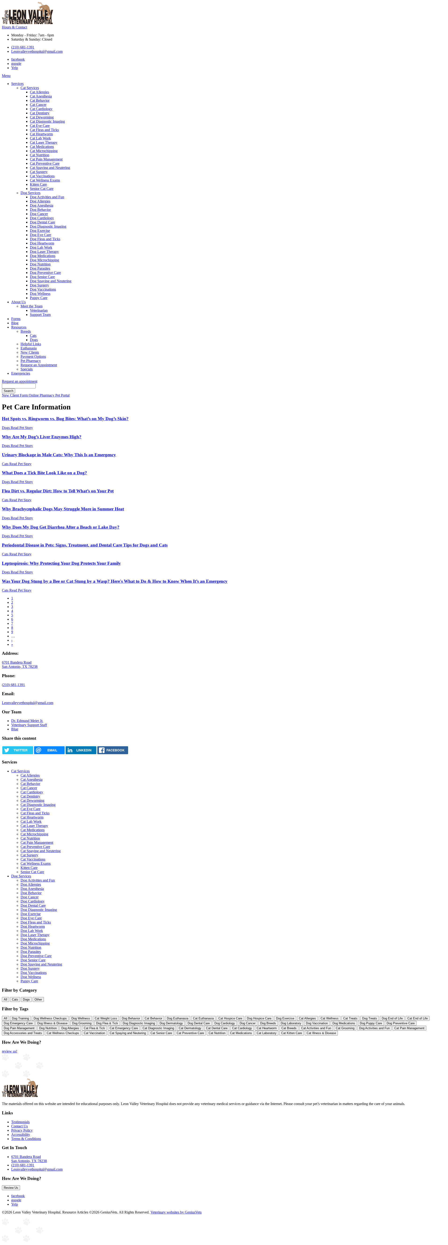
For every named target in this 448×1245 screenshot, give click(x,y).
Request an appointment (19, 381)
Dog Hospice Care (259, 1018)
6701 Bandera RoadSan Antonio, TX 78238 (29, 1159)
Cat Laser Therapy (43, 142)
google (16, 64)
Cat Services (30, 88)
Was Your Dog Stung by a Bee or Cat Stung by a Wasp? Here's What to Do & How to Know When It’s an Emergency (115, 581)
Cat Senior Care (161, 1033)
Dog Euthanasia (177, 1018)
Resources (18, 327)
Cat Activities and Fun (316, 1028)
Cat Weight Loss (106, 1018)
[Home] (27, 23)
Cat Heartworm (41, 134)
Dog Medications (42, 256)
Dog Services (30, 193)
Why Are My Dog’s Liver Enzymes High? (41, 436)
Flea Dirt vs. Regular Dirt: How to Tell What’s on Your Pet (58, 490)
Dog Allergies (40, 201)
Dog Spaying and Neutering (50, 281)
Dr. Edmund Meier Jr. (27, 721)
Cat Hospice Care (230, 1018)
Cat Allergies (39, 92)
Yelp (14, 68)
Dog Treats (369, 1018)
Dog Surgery (39, 285)
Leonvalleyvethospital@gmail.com (37, 51)
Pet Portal (62, 395)
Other (38, 999)
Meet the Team (31, 306)
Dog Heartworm (42, 243)
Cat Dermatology (190, 1028)
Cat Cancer (38, 105)
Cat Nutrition (39, 155)
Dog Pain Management (19, 1028)
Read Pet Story (22, 428)
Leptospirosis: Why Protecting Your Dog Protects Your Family (61, 563)
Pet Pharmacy (31, 361)
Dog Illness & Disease (52, 1023)
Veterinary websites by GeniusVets (176, 1212)
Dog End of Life (392, 1018)
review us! (9, 1051)
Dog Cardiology (42, 218)
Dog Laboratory (291, 1023)
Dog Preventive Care (45, 273)
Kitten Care (38, 184)
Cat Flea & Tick (94, 1028)
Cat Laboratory (266, 1033)
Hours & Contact (14, 27)
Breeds (26, 331)
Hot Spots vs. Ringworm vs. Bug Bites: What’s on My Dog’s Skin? (65, 418)
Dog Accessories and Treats (23, 1033)
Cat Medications (42, 147)
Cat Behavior (39, 100)
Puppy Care (38, 298)
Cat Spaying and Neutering (50, 168)
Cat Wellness (330, 1018)
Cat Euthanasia (203, 1018)
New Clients (30, 352)
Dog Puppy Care (371, 1023)
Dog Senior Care (42, 277)
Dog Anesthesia (41, 205)
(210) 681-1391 (22, 47)
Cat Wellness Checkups (63, 1033)
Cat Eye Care (40, 126)
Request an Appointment (39, 365)
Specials (27, 369)
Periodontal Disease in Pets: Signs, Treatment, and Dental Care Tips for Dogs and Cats (85, 545)
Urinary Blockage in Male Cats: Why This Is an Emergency (59, 454)
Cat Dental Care (217, 1028)
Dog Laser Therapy (44, 252)
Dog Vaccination (317, 1023)
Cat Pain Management (46, 159)
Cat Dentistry (39, 113)
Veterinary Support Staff (29, 725)
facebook (18, 59)
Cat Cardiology (41, 109)
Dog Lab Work (41, 247)
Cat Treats (350, 1018)
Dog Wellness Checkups (50, 1018)
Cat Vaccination (94, 1033)
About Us (18, 302)
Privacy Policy (22, 1130)
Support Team (40, 315)
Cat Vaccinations (42, 176)
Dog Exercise (40, 231)
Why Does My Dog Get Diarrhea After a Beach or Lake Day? (60, 527)
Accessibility (20, 1135)
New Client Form (15, 395)
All (5, 999)
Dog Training (20, 1018)
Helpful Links (31, 344)
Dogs (34, 340)
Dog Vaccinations (43, 289)
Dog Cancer (39, 214)
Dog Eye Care (40, 235)
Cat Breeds (289, 1028)
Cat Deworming (42, 117)
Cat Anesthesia (41, 96)
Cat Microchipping (44, 151)
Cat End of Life (417, 1018)
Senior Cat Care (41, 189)
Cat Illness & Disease (321, 1033)
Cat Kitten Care (291, 1033)
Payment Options (33, 357)
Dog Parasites (40, 268)
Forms (16, 319)
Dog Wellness (40, 294)
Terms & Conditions (26, 1139)
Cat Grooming (345, 1028)
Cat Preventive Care (45, 163)
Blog (14, 323)
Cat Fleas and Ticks (44, 130)
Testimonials (20, 1122)
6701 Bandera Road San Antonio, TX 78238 (20, 664)
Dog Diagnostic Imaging (48, 226)
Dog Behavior (40, 210)
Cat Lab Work (40, 138)
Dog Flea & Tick (107, 1023)
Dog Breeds (268, 1023)
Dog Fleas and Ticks (45, 239)
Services (17, 84)
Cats (33, 336)
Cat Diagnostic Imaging (47, 121)
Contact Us (19, 1126)
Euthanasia (29, 348)
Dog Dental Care (42, 222)
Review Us (11, 1187)
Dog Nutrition (40, 264)
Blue (14, 729)
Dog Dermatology (171, 1023)
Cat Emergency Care (124, 1028)
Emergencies (20, 373)
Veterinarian (39, 310)
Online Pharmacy (42, 395)
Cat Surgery (39, 172)
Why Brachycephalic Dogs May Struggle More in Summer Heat (63, 508)
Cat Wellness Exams (45, 180)
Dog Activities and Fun (47, 197)
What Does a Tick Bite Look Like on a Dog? (44, 472)
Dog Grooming (81, 1023)
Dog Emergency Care (18, 1023)
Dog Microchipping (44, 260)
